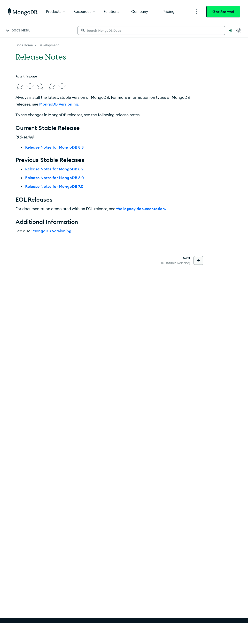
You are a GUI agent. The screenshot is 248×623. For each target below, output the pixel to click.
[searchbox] (151, 30)
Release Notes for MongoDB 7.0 (54, 186)
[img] (19, 86)
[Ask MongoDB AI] (230, 30)
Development (49, 45)
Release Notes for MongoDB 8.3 (54, 147)
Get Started (223, 11)
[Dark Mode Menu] (238, 30)
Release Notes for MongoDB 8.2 (54, 169)
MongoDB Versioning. (59, 104)
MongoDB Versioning (51, 230)
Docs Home (24, 45)
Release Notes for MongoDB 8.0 (54, 177)
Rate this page (26, 76)
